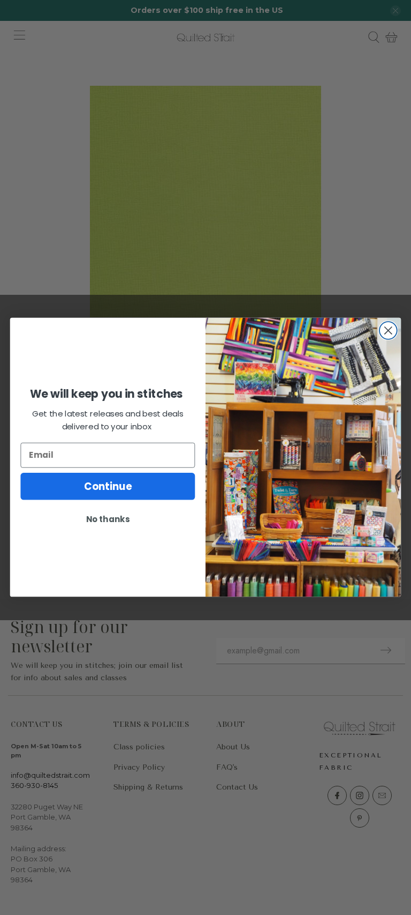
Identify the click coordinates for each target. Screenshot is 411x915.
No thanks (108, 519)
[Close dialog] (388, 331)
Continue (108, 486)
